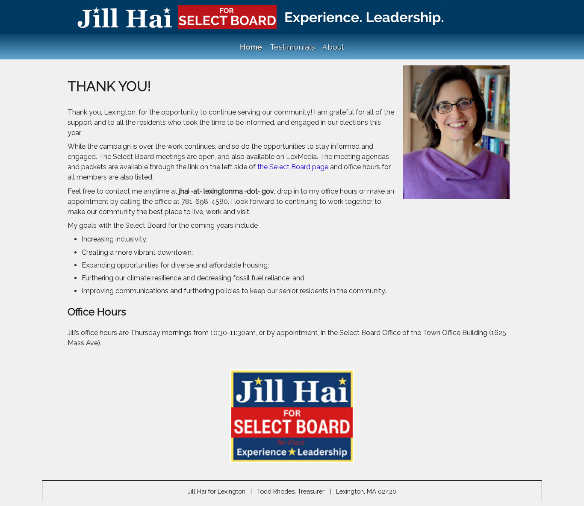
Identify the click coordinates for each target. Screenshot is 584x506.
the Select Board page (293, 167)
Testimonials (292, 46)
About (333, 46)
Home (251, 46)
